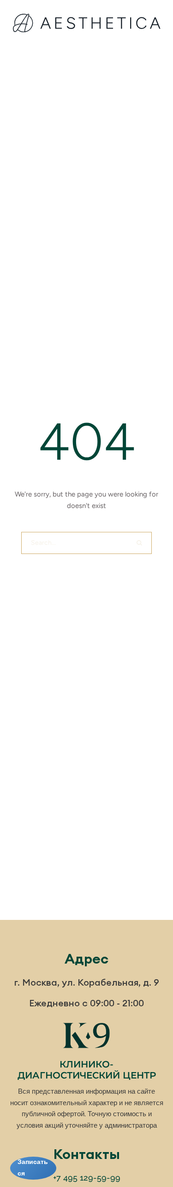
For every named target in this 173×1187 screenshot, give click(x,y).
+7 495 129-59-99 (86, 1177)
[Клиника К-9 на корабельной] (87, 25)
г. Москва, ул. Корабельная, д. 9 (86, 982)
